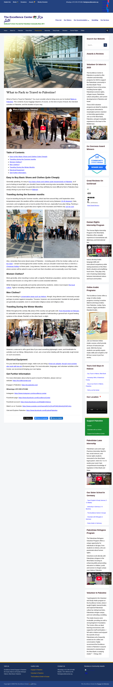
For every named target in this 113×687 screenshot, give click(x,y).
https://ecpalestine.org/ (30, 385)
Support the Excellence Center (96, 433)
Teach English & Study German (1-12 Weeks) (96, 501)
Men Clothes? (15, 165)
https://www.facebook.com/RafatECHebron (36, 402)
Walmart (35, 189)
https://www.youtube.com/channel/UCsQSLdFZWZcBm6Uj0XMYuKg (46, 406)
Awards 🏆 (32, 2)
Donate (89, 425)
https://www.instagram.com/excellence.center (30, 393)
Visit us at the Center (93, 390)
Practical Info (38, 30)
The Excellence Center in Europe (96, 513)
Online (82, 30)
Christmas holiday (12, 266)
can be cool (70, 206)
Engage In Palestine (37, 669)
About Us (12, 30)
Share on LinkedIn (57, 418)
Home (5, 30)
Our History (67, 20)
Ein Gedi (9, 264)
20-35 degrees (66, 201)
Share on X (29, 418)
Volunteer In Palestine (37, 673)
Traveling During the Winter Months (22, 167)
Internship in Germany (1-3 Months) (94, 508)
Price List (58, 20)
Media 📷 (15, 2)
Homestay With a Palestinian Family (95, 379)
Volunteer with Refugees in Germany (94, 518)
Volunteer (64, 30)
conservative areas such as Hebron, (34, 296)
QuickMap (95, 20)
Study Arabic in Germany (94, 523)
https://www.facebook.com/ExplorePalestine (41, 410)
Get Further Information (18, 173)
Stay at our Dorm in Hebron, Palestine (94, 385)
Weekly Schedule (42, 2)
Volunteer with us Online (94, 429)
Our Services (105, 20)
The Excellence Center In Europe (40, 676)
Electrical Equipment (17, 170)
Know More (29, 30)
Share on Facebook (42, 418)
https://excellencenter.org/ (22, 380)
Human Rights (74, 30)
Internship (47, 30)
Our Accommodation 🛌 (81, 20)
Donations (24, 2)
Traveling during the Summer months (23, 159)
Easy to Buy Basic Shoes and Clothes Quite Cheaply (28, 156)
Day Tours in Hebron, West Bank (96, 373)
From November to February (69, 311)
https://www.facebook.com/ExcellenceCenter (34, 398)
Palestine (20, 30)
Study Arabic (56, 30)
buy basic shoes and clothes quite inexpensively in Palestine (50, 182)
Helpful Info (7, 2)
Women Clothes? (16, 162)
